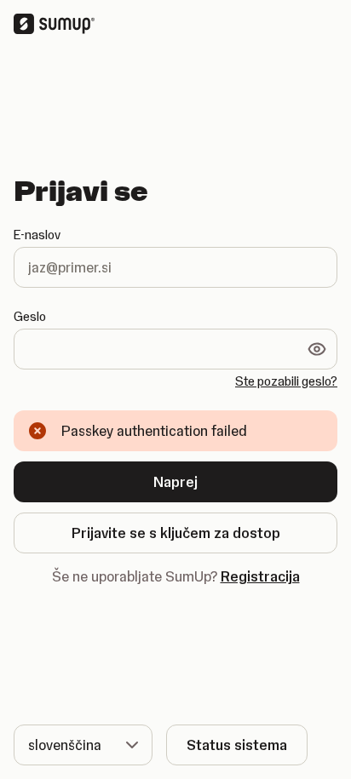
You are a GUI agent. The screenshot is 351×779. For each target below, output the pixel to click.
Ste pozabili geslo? (286, 381)
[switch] (317, 349)
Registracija (260, 576)
